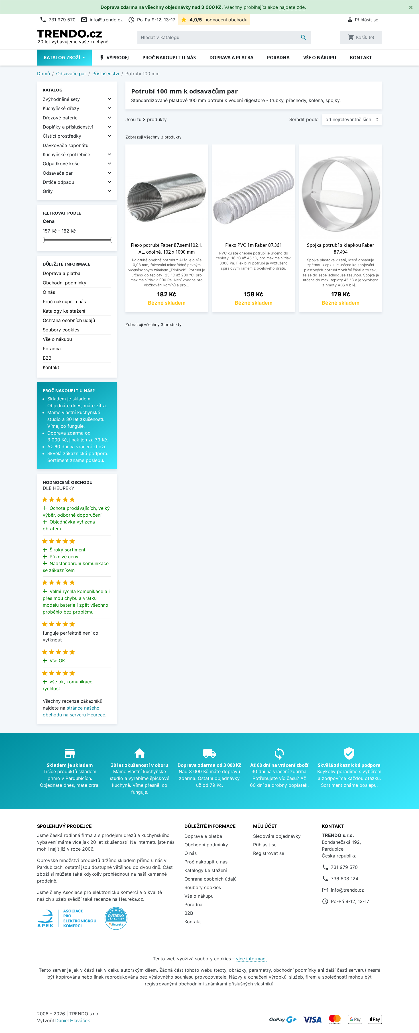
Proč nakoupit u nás (169, 57)
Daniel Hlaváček (72, 1020)
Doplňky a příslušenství (68, 127)
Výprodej (114, 57)
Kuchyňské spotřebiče (66, 154)
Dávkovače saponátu (65, 145)
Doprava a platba (231, 57)
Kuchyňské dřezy (61, 108)
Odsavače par (58, 173)
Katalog (52, 90)
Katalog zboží (63, 57)
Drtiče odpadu (58, 182)
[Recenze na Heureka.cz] (116, 921)
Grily (48, 191)
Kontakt (361, 57)
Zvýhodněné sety (61, 99)
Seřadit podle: (304, 119)
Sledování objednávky (277, 836)
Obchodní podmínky (64, 283)
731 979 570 (58, 19)
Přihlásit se (264, 844)
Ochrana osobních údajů (69, 320)
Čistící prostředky (62, 136)
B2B (47, 358)
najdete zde (292, 7)
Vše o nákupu (319, 57)
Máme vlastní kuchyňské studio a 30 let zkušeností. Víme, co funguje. (75, 419)
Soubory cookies (61, 330)
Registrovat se (268, 853)
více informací (251, 958)
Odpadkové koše (61, 163)
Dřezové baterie (60, 118)
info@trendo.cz (102, 19)
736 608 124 (344, 878)
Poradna (278, 57)
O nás (49, 292)
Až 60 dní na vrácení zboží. (76, 446)
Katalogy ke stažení (64, 311)
